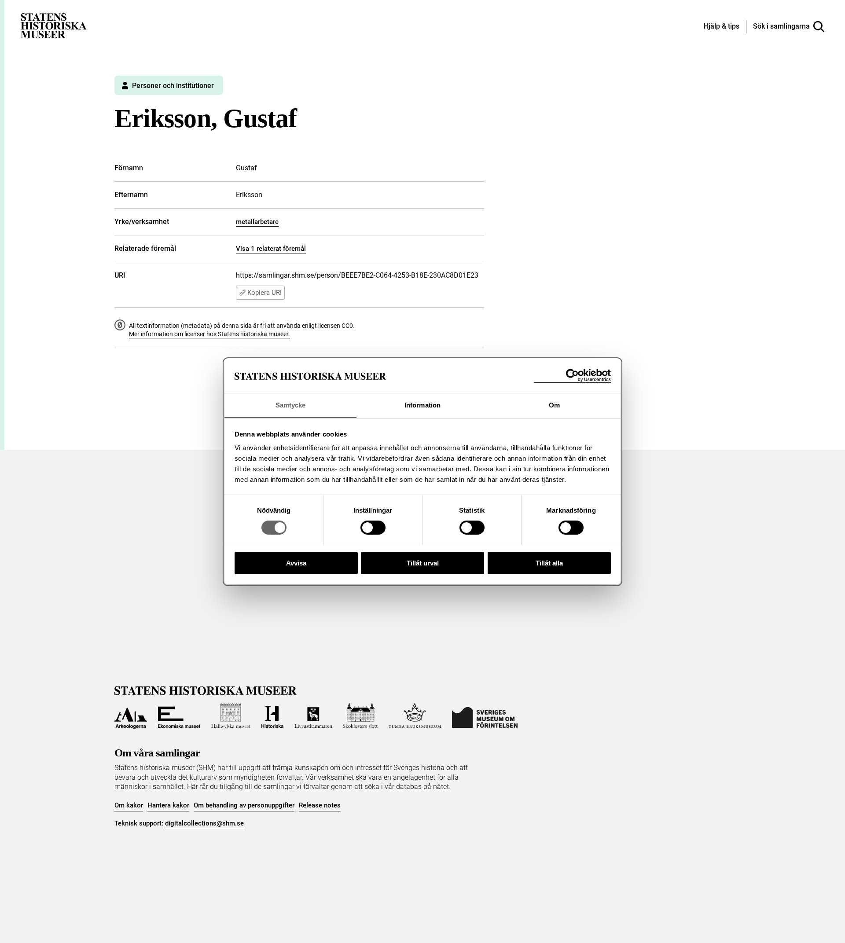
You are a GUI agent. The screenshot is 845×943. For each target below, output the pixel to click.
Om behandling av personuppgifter (244, 805)
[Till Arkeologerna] (130, 716)
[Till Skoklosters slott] (360, 716)
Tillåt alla (549, 562)
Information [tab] (422, 404)
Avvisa (296, 562)
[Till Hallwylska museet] (230, 716)
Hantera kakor (168, 805)
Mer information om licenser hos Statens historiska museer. (209, 334)
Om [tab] (554, 404)
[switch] (373, 528)
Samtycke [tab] (291, 404)
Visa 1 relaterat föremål (271, 249)
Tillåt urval (423, 562)
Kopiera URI (264, 293)
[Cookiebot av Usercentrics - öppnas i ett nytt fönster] (572, 375)
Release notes (320, 805)
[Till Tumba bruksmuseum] (415, 716)
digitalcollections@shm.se (204, 823)
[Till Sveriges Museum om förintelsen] (485, 716)
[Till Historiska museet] (272, 716)
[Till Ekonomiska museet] (179, 716)
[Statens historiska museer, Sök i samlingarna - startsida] (54, 25)
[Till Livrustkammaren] (313, 716)
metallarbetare (257, 222)
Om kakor (128, 805)
